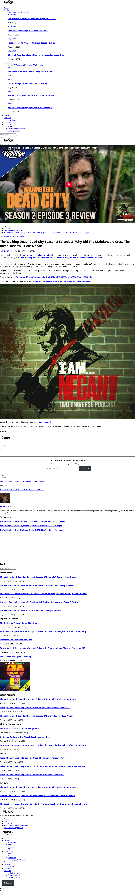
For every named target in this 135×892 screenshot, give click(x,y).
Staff (5, 821)
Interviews (12, 120)
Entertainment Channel (16, 129)
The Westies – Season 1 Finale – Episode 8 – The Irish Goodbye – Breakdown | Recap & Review (43, 593)
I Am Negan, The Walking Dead (35, 255)
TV (9, 855)
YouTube (7, 124)
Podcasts (7, 122)
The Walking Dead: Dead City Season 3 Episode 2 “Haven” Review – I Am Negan (31, 526)
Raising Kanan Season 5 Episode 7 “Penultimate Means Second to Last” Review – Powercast (42, 766)
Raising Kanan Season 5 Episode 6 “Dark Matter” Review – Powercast (32, 774)
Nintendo (11, 847)
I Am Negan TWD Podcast (9, 236)
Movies (10, 67)
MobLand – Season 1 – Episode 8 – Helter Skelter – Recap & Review (22, 482)
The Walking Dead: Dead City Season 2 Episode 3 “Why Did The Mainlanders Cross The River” (62, 257)
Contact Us (8, 823)
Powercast (12, 858)
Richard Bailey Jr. (8, 251)
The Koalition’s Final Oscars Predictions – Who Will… (32, 95)
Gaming (7, 10)
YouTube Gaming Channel (13, 828)
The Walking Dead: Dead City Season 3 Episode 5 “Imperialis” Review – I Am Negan (32, 521)
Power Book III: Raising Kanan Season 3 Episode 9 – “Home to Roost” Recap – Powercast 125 (42, 648)
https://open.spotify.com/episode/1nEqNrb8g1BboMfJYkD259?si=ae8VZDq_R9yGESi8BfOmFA (51, 277)
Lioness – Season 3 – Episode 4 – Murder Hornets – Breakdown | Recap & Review (37, 585)
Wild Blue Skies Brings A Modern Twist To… (28, 30)
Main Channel (13, 126)
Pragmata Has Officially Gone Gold (16, 639)
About (6, 8)
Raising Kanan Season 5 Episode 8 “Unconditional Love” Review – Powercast (35, 707)
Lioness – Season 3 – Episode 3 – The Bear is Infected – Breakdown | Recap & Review (39, 602)
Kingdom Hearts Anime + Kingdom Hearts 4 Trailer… (32, 43)
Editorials (7, 118)
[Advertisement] (59, 547)
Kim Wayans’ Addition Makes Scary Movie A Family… (32, 71)
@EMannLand (45, 422)
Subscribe (85, 468)
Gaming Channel (14, 131)
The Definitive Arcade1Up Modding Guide (19, 623)
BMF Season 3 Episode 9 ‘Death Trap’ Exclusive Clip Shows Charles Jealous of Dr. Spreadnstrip (43, 631)
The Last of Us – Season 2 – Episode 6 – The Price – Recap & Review (22, 490)
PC (9, 849)
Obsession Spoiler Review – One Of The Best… (29, 83)
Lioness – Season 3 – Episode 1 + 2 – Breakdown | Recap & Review (30, 610)
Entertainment (9, 63)
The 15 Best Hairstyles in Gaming (15, 656)
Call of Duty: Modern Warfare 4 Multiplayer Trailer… (32, 18)
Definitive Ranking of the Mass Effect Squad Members (25, 737)
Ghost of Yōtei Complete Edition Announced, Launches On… (36, 55)
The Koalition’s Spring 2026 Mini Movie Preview (30, 107)
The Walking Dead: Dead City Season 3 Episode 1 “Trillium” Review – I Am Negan (31, 530)
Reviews (7, 116)
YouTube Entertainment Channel (16, 826)
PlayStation (12, 14)
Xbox (10, 845)
